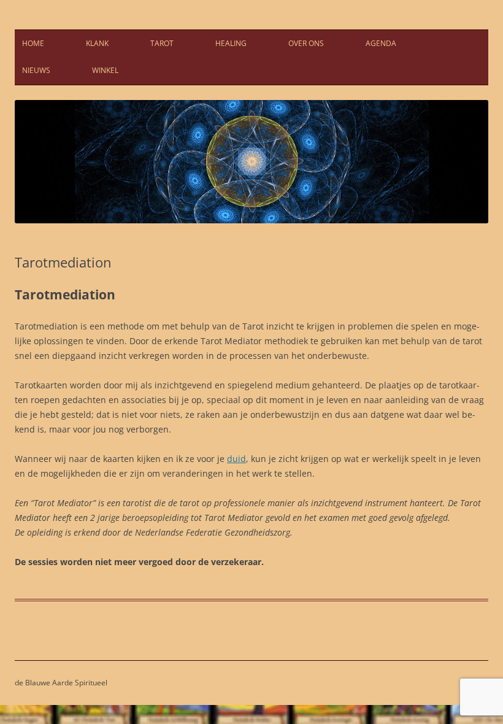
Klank (97, 43)
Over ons (306, 43)
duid (236, 458)
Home (33, 43)
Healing (231, 43)
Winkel (105, 70)
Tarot (162, 43)
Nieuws (36, 70)
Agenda (381, 43)
